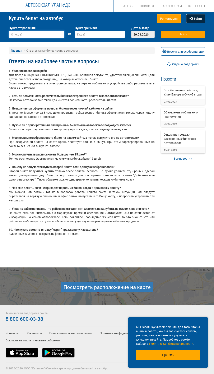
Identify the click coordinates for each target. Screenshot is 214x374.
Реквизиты (34, 333)
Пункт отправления (22, 28)
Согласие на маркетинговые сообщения (33, 340)
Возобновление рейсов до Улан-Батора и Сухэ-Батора (183, 92)
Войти (198, 18)
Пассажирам (171, 6)
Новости (147, 6)
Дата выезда (140, 28)
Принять (168, 355)
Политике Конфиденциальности (171, 344)
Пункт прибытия (86, 28)
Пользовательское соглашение (70, 333)
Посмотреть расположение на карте (107, 287)
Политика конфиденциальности (122, 333)
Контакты (196, 6)
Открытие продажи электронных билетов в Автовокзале (180, 138)
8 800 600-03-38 (24, 318)
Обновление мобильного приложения (181, 114)
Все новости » (183, 158)
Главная (127, 6)
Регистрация (169, 18)
